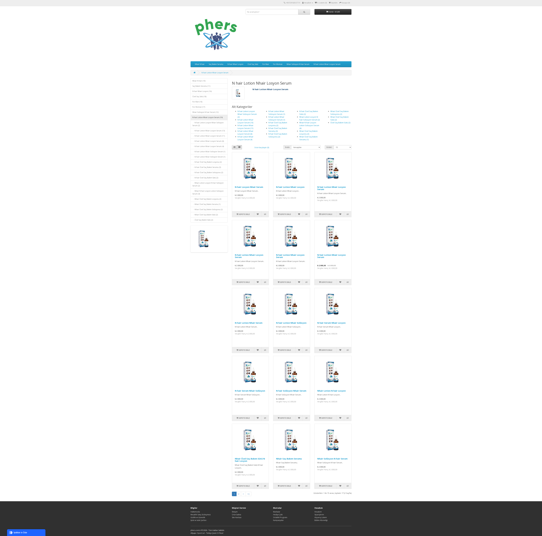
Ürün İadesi (236, 514)
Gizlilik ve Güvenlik (198, 517)
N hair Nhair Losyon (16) (202, 91)
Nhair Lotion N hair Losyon (331, 390)
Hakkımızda (195, 512)
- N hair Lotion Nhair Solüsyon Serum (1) (208, 151)
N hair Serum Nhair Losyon (331, 322)
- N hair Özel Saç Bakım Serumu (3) (206, 167)
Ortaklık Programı (280, 517)
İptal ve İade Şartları (198, 520)
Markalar (276, 512)
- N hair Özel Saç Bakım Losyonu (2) (207, 162)
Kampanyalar (278, 520)
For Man (265, 64)
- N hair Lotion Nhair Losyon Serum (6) (208, 141)
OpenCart (201, 533)
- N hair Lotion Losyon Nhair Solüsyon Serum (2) (208, 124)
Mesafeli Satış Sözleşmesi (201, 514)
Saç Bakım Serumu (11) (201, 86)
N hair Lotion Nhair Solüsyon (291, 322)
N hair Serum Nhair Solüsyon (250, 390)
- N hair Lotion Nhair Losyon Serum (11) (208, 136)
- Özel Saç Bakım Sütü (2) (202, 220)
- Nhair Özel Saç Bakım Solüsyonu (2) (207, 209)
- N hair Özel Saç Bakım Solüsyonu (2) (207, 172)
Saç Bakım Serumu (216, 64)
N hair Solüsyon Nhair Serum (291, 390)
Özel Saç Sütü (253, 64)
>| (248, 494)
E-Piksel (220, 533)
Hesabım (318, 512)
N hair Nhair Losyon (235, 64)
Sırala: (287, 147)
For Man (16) (197, 102)
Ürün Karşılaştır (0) (261, 147)
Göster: (329, 147)
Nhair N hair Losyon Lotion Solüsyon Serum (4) (309, 125)
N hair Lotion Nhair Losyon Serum (327, 64)
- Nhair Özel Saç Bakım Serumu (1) (206, 204)
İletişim (235, 512)
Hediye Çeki (278, 514)
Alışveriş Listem (320, 517)
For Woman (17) (198, 107)
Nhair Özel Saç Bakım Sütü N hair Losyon (250, 459)
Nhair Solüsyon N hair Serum (298, 64)
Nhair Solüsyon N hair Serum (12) (205, 112)
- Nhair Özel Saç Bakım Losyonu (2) (206, 199)
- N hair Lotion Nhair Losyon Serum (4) (208, 146)
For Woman (277, 64)
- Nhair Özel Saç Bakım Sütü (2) (205, 214)
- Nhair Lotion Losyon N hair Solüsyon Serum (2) (208, 184)
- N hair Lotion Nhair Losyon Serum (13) (208, 130)
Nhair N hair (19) (198, 81)
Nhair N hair (200, 64)
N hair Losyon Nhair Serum (249, 187)
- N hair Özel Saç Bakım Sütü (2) (205, 178)
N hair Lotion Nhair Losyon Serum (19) (207, 117)
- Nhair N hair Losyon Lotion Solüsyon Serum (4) (208, 192)
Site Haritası (236, 517)
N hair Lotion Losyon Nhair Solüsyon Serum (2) (247, 114)
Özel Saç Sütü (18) (199, 96)
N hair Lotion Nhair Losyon (290, 187)
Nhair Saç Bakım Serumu (289, 458)
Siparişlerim (319, 514)
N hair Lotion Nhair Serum (248, 322)
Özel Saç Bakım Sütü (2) (340, 122)
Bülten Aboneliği (321, 520)
